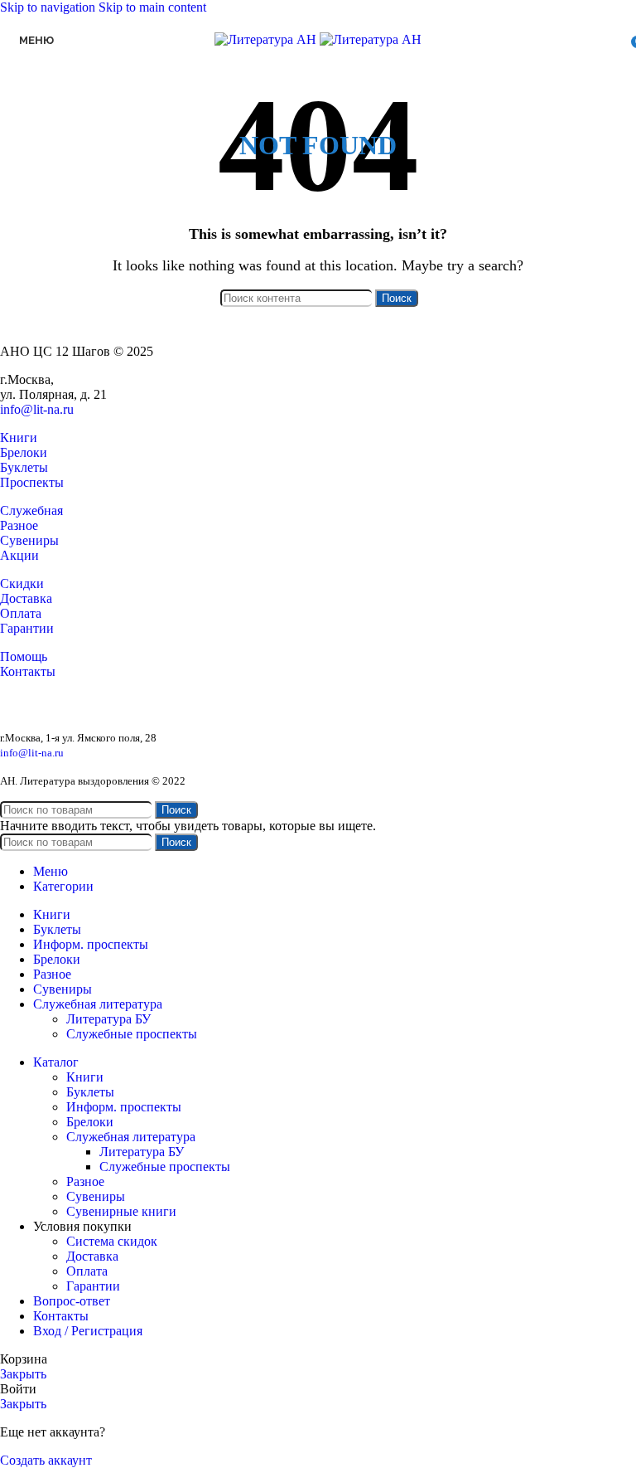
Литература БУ (108, 1019)
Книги (18, 437)
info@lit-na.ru (37, 409)
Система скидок (111, 1241)
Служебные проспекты (131, 1034)
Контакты (27, 671)
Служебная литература (130, 1137)
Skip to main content (152, 7)
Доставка (26, 598)
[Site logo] (267, 39)
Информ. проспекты (123, 1107)
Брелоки (23, 452)
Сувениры (29, 540)
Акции (19, 555)
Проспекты (32, 482)
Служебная (31, 510)
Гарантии (27, 628)
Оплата (20, 613)
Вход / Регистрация (87, 1331)
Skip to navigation (49, 7)
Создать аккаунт (46, 1460)
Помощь (23, 656)
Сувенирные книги (121, 1211)
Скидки (22, 583)
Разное (19, 525)
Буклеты (24, 467)
